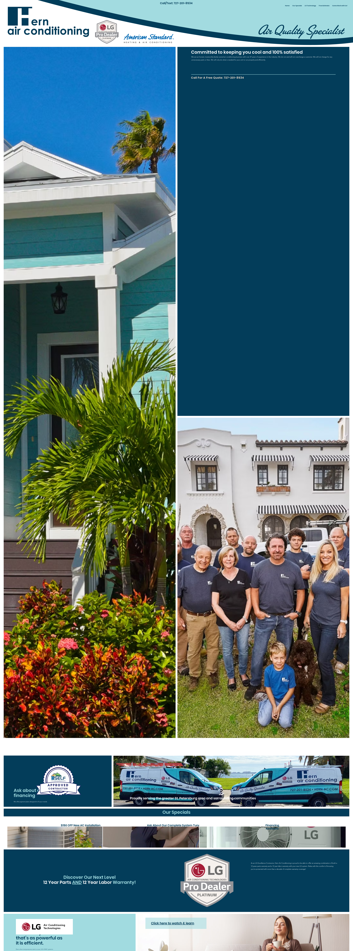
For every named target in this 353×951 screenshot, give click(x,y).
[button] (175, 923)
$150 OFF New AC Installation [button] (80, 825)
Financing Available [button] (272, 827)
